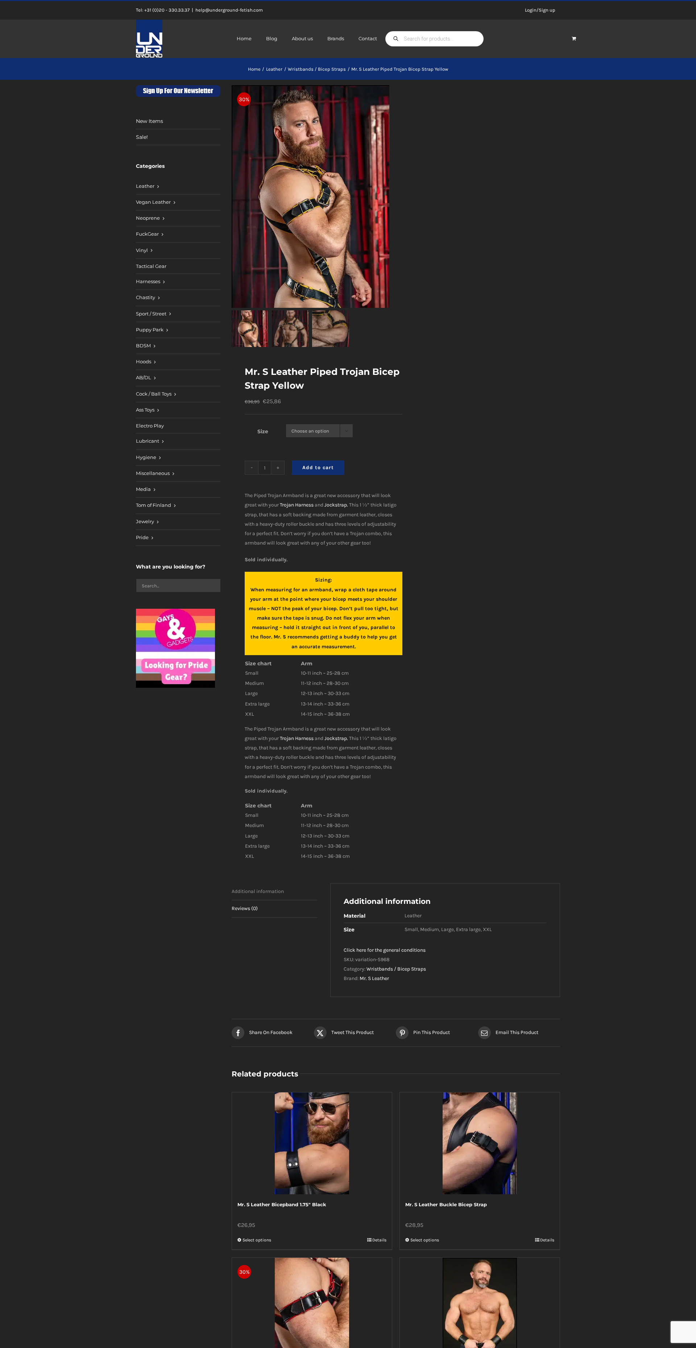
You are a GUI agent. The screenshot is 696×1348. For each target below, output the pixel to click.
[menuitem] (178, 187)
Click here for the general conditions (385, 950)
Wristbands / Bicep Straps (396, 969)
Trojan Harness (297, 505)
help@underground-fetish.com (229, 10)
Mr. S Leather (374, 978)
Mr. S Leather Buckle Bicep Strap (446, 1204)
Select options (257, 1239)
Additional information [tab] (258, 891)
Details (379, 1239)
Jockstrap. (336, 505)
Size (262, 431)
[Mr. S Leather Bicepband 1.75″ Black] (312, 1143)
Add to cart (318, 467)
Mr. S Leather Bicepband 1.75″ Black (281, 1204)
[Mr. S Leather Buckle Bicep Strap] (480, 1143)
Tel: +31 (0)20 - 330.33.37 (163, 10)
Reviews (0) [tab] (245, 908)
